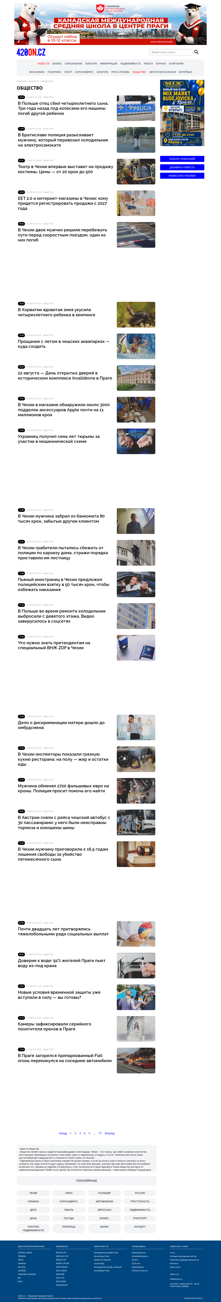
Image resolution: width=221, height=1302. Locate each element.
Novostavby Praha (101, 1256)
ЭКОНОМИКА (37, 72)
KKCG (20, 1281)
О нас (172, 1252)
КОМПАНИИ (176, 63)
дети (33, 1210)
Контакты (174, 1263)
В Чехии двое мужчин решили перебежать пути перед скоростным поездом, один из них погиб (62, 234)
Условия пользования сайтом (183, 1256)
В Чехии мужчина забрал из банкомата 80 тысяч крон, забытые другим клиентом (61, 519)
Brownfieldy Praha (101, 1270)
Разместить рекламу (182, 175)
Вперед (109, 1133)
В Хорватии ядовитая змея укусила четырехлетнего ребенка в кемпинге (56, 312)
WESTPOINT (61, 1281)
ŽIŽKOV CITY (61, 1260)
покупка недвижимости (33, 1228)
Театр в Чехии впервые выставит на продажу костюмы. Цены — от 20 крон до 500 (65, 169)
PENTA (20, 1260)
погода (69, 1218)
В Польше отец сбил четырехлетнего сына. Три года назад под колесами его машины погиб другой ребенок (63, 108)
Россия (140, 1193)
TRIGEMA (22, 1256)
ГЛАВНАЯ (21, 81)
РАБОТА (148, 63)
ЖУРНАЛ (161, 63)
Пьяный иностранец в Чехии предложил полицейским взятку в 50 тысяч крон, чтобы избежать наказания (63, 584)
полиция (104, 1193)
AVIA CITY (60, 1278)
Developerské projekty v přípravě (108, 1267)
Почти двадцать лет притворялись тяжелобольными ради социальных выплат (63, 932)
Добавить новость (182, 167)
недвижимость (140, 1210)
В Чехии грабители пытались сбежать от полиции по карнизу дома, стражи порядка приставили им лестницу (63, 552)
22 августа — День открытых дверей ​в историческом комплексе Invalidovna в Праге (65, 376)
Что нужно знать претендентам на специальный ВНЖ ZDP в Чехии (54, 645)
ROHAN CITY (61, 1252)
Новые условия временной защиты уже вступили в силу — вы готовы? (59, 995)
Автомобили (104, 1201)
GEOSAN (21, 1267)
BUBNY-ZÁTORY (62, 1263)
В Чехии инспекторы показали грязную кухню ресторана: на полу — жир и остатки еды (63, 759)
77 (100, 1133)
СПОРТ (68, 72)
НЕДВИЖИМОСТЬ (130, 63)
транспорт (140, 1218)
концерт (140, 1226)
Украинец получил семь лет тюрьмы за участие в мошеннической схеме (59, 439)
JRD (19, 1278)
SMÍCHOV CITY (62, 1256)
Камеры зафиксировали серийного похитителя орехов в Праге (54, 1027)
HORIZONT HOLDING (27, 1274)
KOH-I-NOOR (61, 1270)
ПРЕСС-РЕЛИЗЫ (120, 72)
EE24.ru (135, 1260)
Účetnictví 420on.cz (140, 1270)
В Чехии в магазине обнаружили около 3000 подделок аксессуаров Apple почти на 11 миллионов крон (64, 409)
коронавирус (69, 1201)
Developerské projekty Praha (106, 1252)
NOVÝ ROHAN (62, 1267)
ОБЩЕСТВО (139, 72)
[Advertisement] (87, 275)
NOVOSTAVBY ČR (101, 1246)
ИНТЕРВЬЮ (185, 72)
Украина (33, 1201)
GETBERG (22, 1270)
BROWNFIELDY (62, 1246)
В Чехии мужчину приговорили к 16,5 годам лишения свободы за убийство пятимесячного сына (63, 854)
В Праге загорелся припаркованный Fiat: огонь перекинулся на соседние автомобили (65, 1058)
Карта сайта (175, 1267)
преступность (139, 1201)
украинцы (68, 1226)
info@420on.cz (176, 1279)
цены (33, 1218)
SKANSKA (22, 1263)
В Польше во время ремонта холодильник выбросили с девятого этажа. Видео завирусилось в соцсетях (62, 616)
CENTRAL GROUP (25, 1252)
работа (68, 1210)
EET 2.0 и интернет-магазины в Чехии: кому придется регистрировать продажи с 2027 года (63, 203)
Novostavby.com (139, 1252)
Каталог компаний (182, 159)
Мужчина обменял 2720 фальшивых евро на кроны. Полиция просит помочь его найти (63, 788)
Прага (68, 1193)
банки (104, 1226)
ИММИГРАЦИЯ (108, 63)
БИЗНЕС (57, 63)
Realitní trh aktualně (102, 1260)
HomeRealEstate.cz (140, 1256)
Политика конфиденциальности (184, 1260)
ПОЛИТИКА (54, 72)
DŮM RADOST (62, 1285)
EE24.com (136, 1263)
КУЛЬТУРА (91, 63)
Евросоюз (104, 1210)
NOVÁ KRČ (60, 1274)
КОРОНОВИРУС (84, 72)
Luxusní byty (99, 1263)
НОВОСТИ (43, 63)
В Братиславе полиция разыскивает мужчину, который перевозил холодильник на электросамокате (63, 139)
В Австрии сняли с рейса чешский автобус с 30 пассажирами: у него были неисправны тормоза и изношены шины (64, 822)
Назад (63, 1133)
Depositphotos (138, 1267)
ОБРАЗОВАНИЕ (73, 63)
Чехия (33, 1193)
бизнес (104, 1218)
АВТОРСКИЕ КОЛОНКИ (162, 72)
